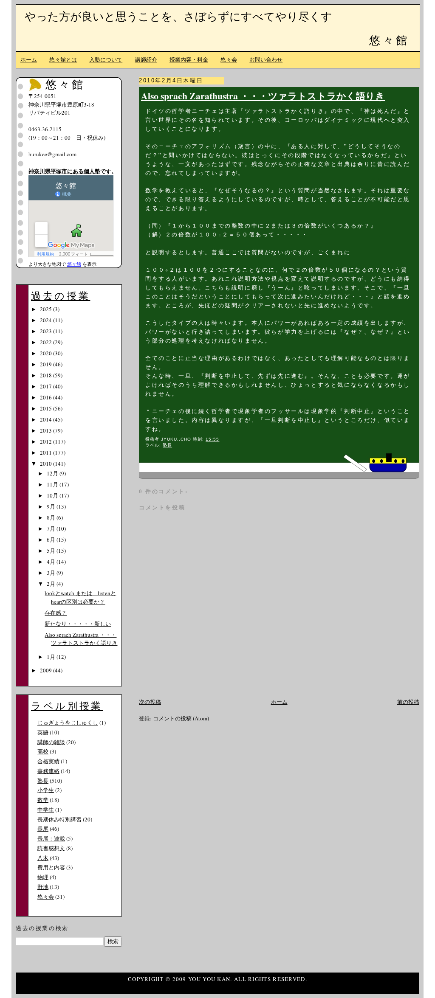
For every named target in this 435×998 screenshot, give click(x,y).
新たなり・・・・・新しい (78, 623)
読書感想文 (51, 848)
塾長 (167, 445)
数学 (42, 800)
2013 (46, 430)
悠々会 (228, 59)
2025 (46, 309)
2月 (51, 584)
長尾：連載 (51, 838)
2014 (46, 419)
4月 (51, 561)
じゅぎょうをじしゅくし (67, 722)
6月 (51, 539)
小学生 (45, 790)
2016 (46, 397)
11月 (53, 484)
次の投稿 (150, 702)
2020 (46, 353)
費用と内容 (51, 867)
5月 (51, 550)
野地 (42, 887)
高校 (42, 751)
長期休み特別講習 (59, 819)
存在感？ (56, 612)
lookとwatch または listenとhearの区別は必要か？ (80, 597)
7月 (51, 528)
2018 (46, 375)
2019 (46, 364)
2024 (46, 320)
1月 (51, 657)
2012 (46, 441)
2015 (46, 408)
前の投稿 (408, 702)
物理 (42, 877)
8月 (51, 517)
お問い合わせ (265, 59)
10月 (53, 495)
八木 (42, 858)
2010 (46, 463)
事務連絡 (48, 771)
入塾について (105, 59)
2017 (46, 386)
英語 (42, 732)
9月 (51, 506)
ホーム (28, 59)
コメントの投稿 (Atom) (181, 718)
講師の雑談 (51, 742)
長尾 (42, 828)
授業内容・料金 (188, 59)
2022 (46, 342)
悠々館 (389, 40)
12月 (53, 473)
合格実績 (48, 761)
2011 (46, 452)
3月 (51, 572)
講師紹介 (146, 59)
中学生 (45, 809)
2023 (46, 331)
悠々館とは (63, 59)
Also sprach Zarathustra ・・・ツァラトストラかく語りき (263, 95)
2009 (46, 670)
